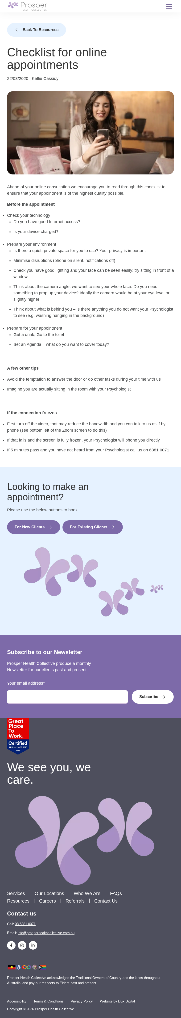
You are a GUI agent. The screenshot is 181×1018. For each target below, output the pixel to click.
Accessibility (16, 1001)
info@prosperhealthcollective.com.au (46, 933)
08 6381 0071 (25, 924)
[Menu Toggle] (169, 6)
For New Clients (30, 527)
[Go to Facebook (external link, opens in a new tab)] (11, 945)
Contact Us (106, 901)
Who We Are (87, 893)
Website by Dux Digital (117, 1001)
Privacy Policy (82, 1001)
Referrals (75, 901)
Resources (18, 901)
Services (16, 893)
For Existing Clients (88, 527)
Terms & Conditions (48, 1001)
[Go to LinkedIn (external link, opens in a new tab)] (33, 945)
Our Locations (49, 893)
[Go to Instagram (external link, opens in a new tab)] (22, 945)
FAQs (116, 893)
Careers (47, 901)
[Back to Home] (27, 6)
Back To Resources (40, 30)
